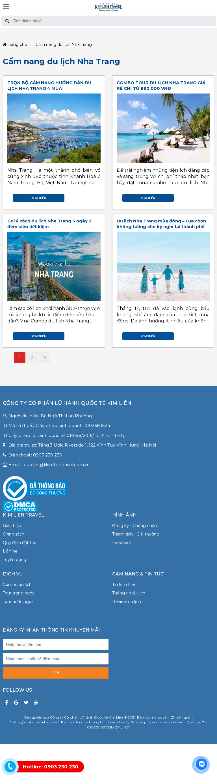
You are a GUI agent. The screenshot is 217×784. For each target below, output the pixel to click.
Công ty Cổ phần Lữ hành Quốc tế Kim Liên (67, 403)
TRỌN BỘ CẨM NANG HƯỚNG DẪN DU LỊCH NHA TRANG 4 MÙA (49, 85)
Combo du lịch (17, 584)
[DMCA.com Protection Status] (20, 506)
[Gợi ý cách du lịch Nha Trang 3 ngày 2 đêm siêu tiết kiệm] (54, 266)
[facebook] (6, 702)
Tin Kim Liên (124, 584)
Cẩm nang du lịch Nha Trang (61, 61)
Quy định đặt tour (20, 542)
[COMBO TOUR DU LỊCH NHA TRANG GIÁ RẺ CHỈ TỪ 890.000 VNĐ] (163, 128)
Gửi (56, 673)
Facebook (81, 196)
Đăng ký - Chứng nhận (134, 525)
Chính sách (13, 534)
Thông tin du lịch (128, 593)
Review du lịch (126, 601)
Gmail (98, 196)
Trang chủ (16, 44)
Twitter (86, 196)
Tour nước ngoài (18, 601)
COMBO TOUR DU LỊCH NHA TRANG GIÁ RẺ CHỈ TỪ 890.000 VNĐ (161, 85)
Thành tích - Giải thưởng (135, 534)
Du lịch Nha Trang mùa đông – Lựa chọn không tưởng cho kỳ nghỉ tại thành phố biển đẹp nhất (161, 226)
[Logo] (108, 6)
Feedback (122, 542)
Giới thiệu (12, 525)
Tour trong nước (18, 593)
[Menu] (108, 2)
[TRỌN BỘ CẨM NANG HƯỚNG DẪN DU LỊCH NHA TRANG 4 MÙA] (54, 128)
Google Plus (92, 196)
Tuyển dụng (14, 559)
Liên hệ (10, 551)
